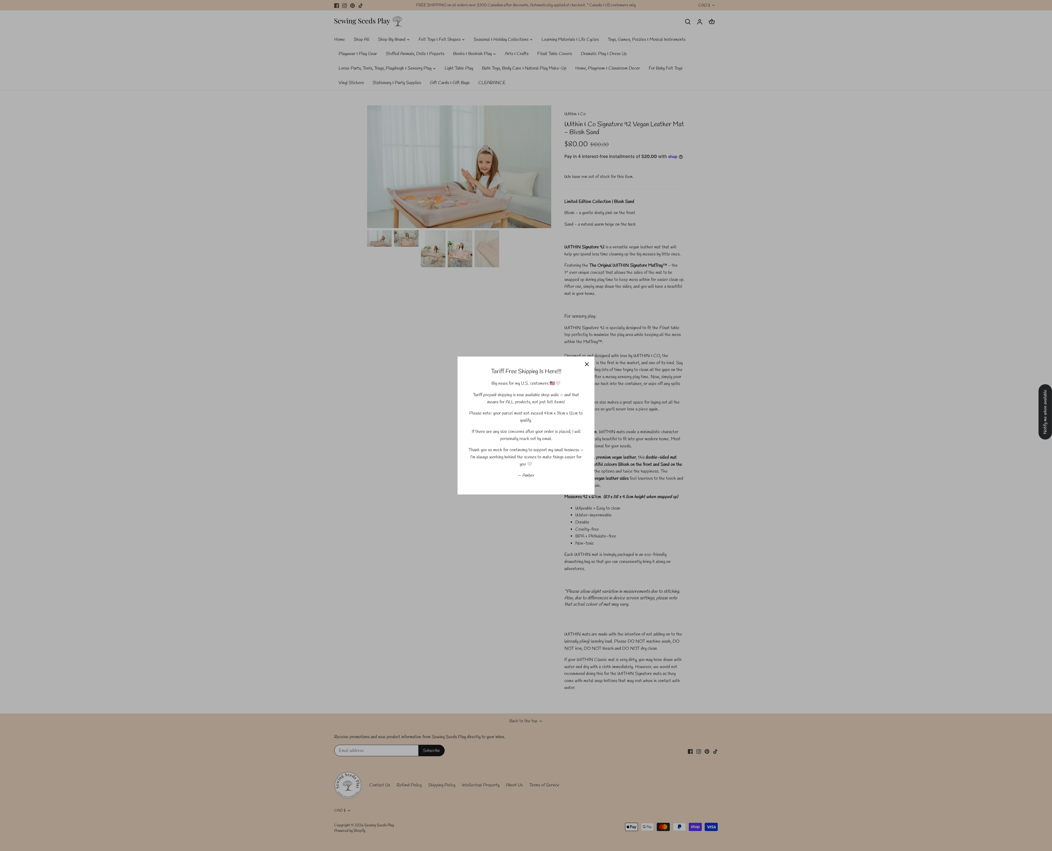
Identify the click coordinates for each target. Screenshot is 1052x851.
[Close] (587, 364)
